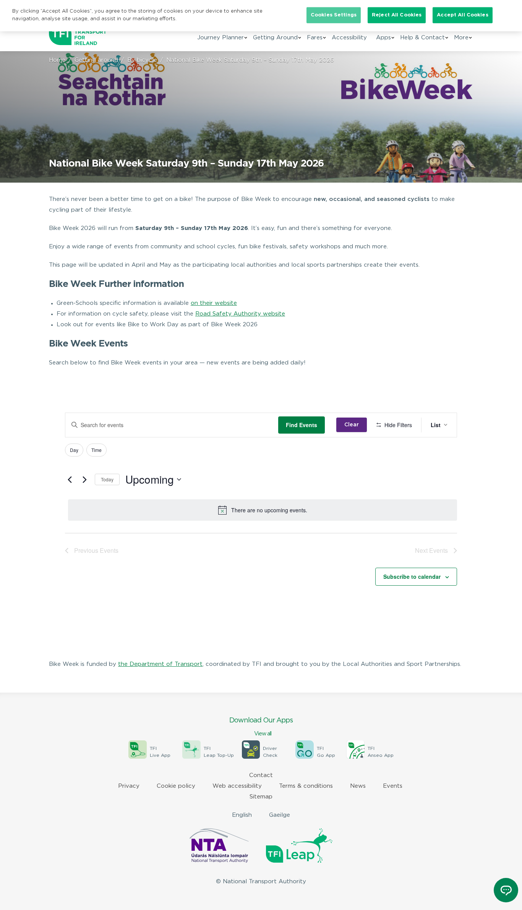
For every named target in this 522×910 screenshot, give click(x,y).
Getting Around (275, 37)
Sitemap (261, 796)
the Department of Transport (160, 664)
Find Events (301, 425)
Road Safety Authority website (240, 313)
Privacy (128, 786)
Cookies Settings (334, 15)
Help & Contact (422, 37)
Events (392, 786)
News (358, 786)
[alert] (262, 510)
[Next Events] (84, 479)
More (461, 37)
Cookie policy (176, 786)
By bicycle (142, 60)
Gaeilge (279, 815)
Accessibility (349, 37)
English (242, 815)
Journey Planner (220, 37)
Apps (383, 37)
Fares (315, 37)
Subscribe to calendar (412, 576)
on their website (214, 303)
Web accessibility (237, 786)
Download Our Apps (261, 726)
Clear (351, 425)
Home (57, 60)
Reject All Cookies (396, 15)
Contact (261, 775)
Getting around (96, 60)
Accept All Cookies (462, 15)
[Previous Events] (69, 479)
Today (107, 479)
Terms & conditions (306, 786)
